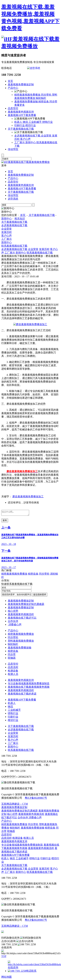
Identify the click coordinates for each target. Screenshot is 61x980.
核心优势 (13, 611)
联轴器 (12, 657)
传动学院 (13, 149)
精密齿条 (43, 101)
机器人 (18, 122)
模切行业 (30, 125)
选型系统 (13, 198)
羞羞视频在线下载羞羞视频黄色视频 (28, 686)
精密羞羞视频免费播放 (27, 94)
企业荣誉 (46, 135)
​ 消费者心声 (14, 624)
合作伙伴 (13, 621)
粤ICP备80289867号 (36, 797)
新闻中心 (30, 142)
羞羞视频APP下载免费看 (22, 115)
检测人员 (13, 674)
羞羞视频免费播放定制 (21, 84)
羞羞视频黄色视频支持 (21, 111)
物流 (26, 122)
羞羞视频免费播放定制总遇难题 (26, 604)
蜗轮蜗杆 (41, 98)
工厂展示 (19, 142)
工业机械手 (35, 122)
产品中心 (13, 87)
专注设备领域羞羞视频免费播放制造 (28, 683)
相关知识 (19, 218)
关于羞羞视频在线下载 (21, 128)
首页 (10, 81)
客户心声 (25, 139)
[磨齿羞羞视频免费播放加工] (30, 324)
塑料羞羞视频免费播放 (21, 640)
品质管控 (13, 108)
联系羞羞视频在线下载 (14, 245)
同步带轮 (46, 94)
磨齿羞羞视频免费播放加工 (28, 496)
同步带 (53, 101)
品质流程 (13, 667)
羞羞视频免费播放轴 (26, 101)
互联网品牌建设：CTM (14, 926)
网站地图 (6, 976)
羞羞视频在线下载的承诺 (22, 693)
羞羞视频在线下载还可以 (22, 617)
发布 (5, 520)
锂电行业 (47, 122)
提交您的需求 (39, 594)
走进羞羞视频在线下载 (27, 135)
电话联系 (31, 970)
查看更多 (19, 105)
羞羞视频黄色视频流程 (21, 614)
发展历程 (6, 232)
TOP (3, 956)
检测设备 (13, 670)
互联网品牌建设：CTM (14, 803)
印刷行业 (19, 125)
